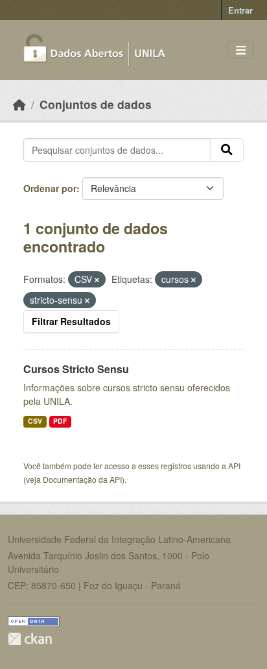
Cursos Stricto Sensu (76, 368)
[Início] (19, 104)
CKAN (30, 639)
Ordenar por (49, 188)
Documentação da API (82, 479)
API (234, 465)
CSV (35, 421)
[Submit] (227, 150)
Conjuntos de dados (96, 104)
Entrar (240, 10)
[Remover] (97, 279)
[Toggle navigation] (240, 50)
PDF (60, 421)
